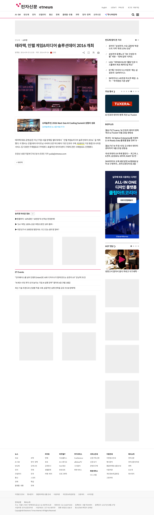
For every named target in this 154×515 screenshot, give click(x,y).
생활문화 (48, 470)
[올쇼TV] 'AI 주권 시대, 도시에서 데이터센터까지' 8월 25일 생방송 (121, 147)
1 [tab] (136, 40)
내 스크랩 (93, 475)
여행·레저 (48, 474)
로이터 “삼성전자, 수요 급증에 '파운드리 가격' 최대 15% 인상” (123, 47)
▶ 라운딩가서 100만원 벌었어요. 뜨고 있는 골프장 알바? (37, 229)
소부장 (24, 40)
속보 (16, 458)
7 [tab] (136, 91)
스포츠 (33, 478)
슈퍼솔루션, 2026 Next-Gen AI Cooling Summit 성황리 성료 (68, 123)
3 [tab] (126, 91)
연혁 (129, 466)
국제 (32, 470)
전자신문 (131, 458)
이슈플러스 (63, 458)
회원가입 (136, 8)
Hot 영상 (62, 466)
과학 (77, 14)
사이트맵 (90, 494)
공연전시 (48, 466)
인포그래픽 (63, 474)
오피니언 (97, 14)
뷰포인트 (62, 470)
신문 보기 (93, 462)
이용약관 (110, 470)
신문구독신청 (94, 458)
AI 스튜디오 (63, 462)
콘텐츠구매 (94, 466)
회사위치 (131, 474)
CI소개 (130, 470)
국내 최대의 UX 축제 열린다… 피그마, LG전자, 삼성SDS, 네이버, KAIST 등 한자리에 (121, 156)
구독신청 (121, 8)
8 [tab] (138, 91)
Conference (78, 458)
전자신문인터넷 (133, 462)
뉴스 (16, 454)
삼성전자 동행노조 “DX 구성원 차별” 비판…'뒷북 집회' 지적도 (122, 55)
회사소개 (27, 502)
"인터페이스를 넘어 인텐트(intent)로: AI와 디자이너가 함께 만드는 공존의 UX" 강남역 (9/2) (50, 277)
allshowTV (78, 462)
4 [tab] (128, 91)
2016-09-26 (48, 53)
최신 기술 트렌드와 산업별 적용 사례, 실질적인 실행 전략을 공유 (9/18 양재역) (45, 288)
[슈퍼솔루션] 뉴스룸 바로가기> (53, 127)
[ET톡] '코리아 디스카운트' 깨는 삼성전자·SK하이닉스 (123, 71)
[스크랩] (88, 53)
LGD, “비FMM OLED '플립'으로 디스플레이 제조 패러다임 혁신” (123, 63)
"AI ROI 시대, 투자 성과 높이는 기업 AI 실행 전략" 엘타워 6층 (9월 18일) (42, 283)
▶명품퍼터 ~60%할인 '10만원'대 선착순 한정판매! (35, 219)
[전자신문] (34, 6)
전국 (32, 474)
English (104, 8)
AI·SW (18, 14)
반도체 (26, 14)
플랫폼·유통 (67, 14)
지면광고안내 (111, 458)
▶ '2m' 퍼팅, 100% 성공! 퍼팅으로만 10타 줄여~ (34, 224)
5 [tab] (131, 91)
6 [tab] (133, 91)
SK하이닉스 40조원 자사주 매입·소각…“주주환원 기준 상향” (124, 79)
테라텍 (20, 162)
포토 (46, 462)
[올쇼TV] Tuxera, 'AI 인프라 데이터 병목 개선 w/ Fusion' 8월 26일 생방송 (122, 131)
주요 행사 (110, 91)
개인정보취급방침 (113, 474)
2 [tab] (138, 40)
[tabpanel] (122, 63)
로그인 (130, 8)
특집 (32, 482)
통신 (51, 14)
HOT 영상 (110, 246)
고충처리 (110, 478)
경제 (57, 14)
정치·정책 (86, 14)
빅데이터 (80, 143)
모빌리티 (42, 14)
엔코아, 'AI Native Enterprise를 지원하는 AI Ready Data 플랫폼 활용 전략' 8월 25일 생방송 (122, 140)
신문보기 (114, 8)
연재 (32, 486)
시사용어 (77, 466)
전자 (34, 14)
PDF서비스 (78, 470)
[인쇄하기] (98, 52)
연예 (46, 458)
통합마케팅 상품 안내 (114, 466)
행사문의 (110, 462)
